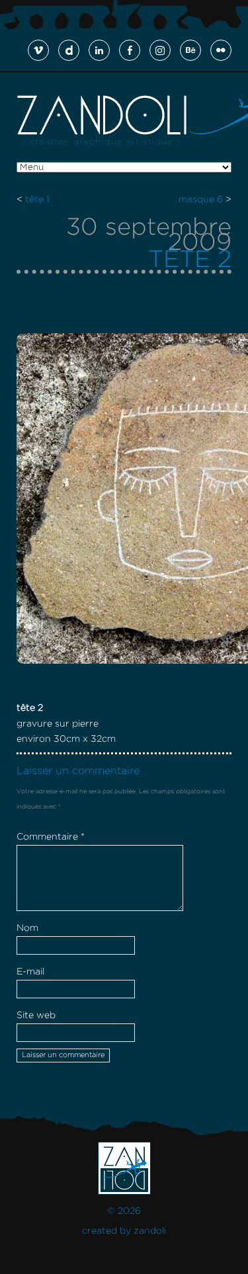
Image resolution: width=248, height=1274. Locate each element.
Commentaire (51, 837)
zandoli (150, 1231)
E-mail (30, 972)
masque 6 (201, 200)
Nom (27, 928)
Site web (36, 1015)
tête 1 (37, 200)
